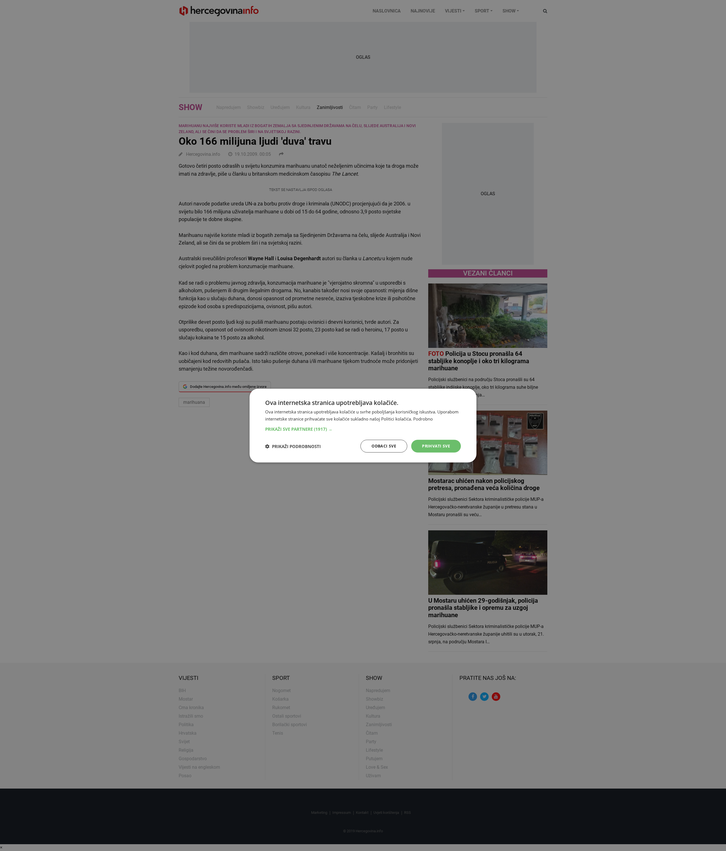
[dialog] (363, 425)
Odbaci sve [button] (384, 446)
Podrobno (423, 418)
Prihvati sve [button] (436, 446)
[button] (363, 429)
